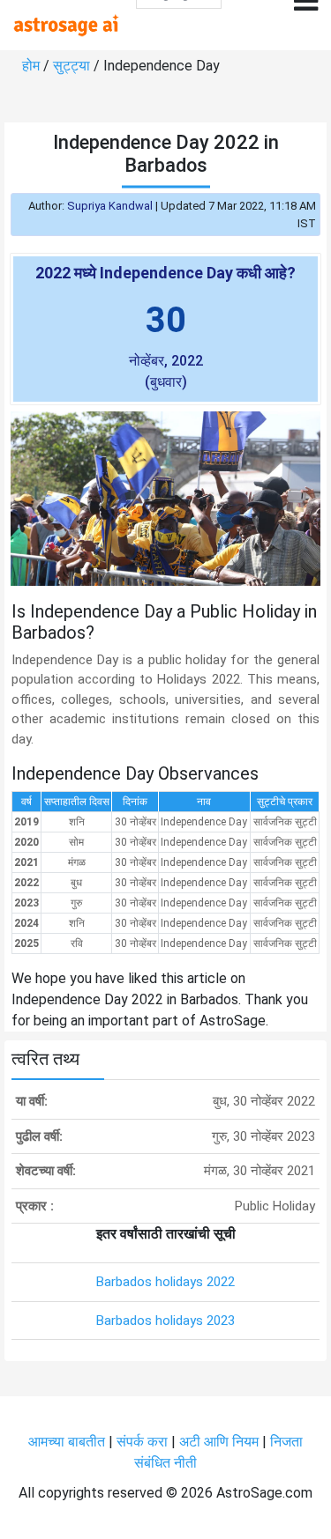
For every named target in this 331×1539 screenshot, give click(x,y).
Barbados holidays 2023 (165, 1320)
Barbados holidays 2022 (165, 1282)
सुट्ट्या (73, 65)
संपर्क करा (144, 1441)
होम (32, 65)
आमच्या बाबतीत (68, 1441)
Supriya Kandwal (110, 205)
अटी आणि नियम (219, 1441)
